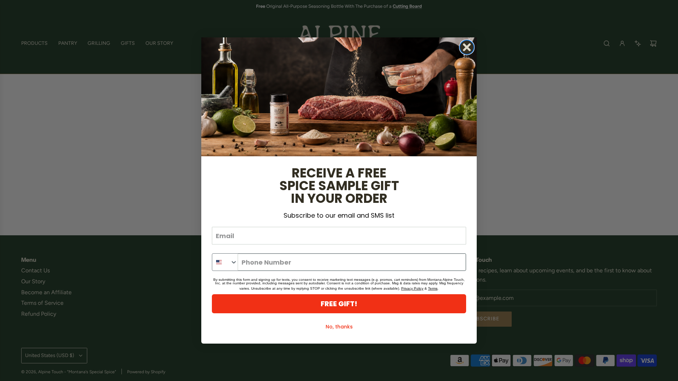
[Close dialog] (467, 47)
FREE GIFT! (339, 304)
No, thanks (339, 326)
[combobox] (225, 262)
